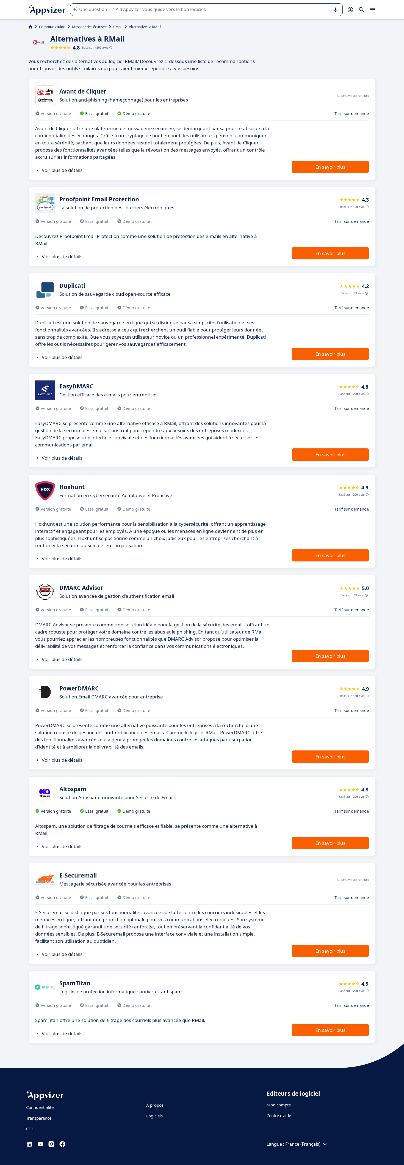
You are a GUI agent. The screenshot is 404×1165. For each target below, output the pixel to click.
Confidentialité (40, 1107)
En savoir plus (330, 167)
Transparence (38, 1118)
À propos (155, 1105)
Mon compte (279, 1105)
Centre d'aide (279, 1115)
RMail (117, 26)
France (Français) (302, 1144)
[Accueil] (30, 27)
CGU (30, 1128)
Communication (52, 26)
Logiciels (154, 1116)
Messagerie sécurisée (89, 26)
